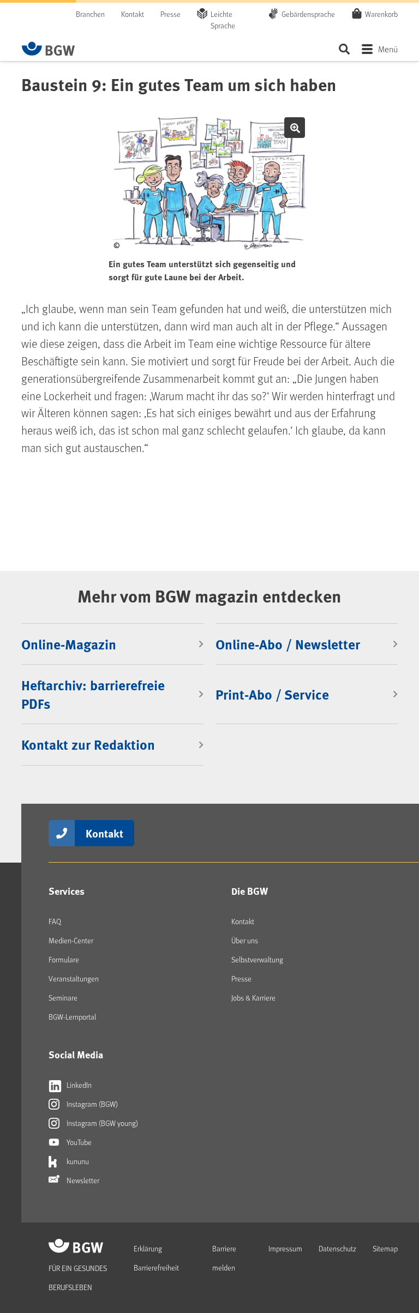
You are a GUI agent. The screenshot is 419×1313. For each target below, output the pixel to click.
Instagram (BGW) (91, 1104)
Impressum (285, 1248)
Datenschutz (337, 1248)
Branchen (90, 14)
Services (67, 891)
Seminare (63, 997)
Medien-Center (71, 940)
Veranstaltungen (74, 978)
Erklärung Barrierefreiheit (156, 1258)
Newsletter (82, 1180)
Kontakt (132, 14)
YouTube (78, 1142)
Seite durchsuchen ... (344, 49)
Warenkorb (381, 14)
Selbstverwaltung (257, 959)
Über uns (244, 940)
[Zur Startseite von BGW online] (48, 48)
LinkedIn (78, 1085)
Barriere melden (224, 1258)
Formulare (64, 959)
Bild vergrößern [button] (294, 127)
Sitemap (385, 1248)
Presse (170, 14)
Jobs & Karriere (253, 997)
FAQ (55, 921)
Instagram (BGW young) (101, 1123)
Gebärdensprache (308, 14)
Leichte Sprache (223, 20)
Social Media (76, 1054)
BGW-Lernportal (72, 1016)
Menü (388, 49)
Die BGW (249, 891)
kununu (77, 1161)
